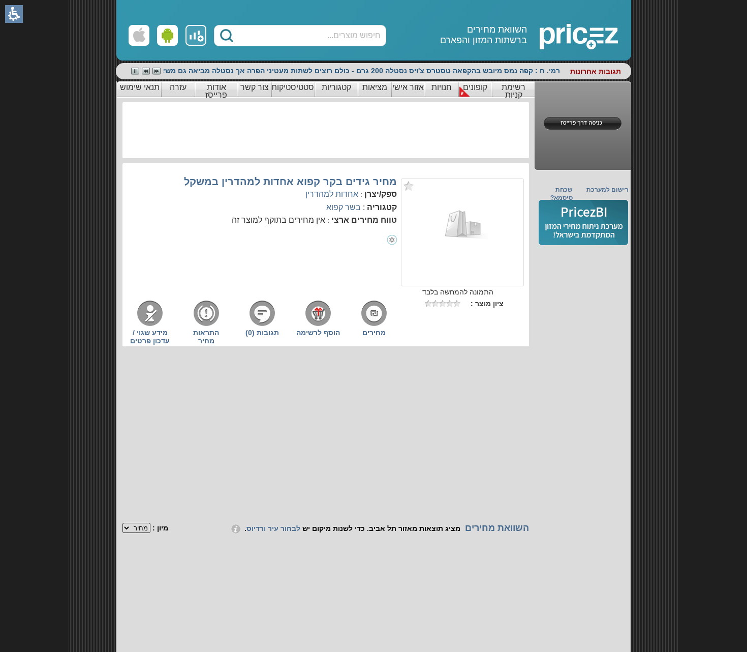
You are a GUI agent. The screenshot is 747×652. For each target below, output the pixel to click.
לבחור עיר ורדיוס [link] (273, 528)
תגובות (262, 333)
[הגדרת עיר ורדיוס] (235, 528)
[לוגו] (542, 30)
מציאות (374, 87)
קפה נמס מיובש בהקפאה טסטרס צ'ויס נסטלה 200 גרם (444, 71)
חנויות (441, 87)
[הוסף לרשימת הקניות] (318, 324)
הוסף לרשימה (318, 333)
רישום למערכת (607, 189)
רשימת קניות (513, 91)
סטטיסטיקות (292, 87)
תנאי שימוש (140, 87)
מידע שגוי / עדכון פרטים (150, 337)
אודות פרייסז (216, 91)
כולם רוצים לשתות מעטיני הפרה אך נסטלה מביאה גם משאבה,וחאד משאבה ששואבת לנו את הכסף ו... (186, 71)
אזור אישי (408, 87)
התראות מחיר (206, 337)
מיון (162, 528)
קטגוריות (336, 87)
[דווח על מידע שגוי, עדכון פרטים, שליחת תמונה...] (150, 324)
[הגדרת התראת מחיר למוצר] (206, 324)
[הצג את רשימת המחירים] (374, 324)
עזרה (178, 87)
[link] (195, 35)
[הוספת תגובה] (262, 324)
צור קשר (254, 87)
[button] (226, 35)
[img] (583, 222)
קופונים (475, 87)
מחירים (374, 333)
